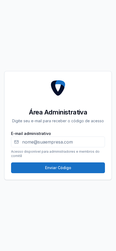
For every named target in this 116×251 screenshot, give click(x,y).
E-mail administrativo (31, 133)
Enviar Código (58, 167)
